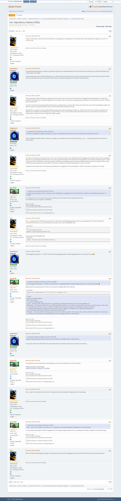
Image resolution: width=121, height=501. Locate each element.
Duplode (60, 18)
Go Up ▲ (111, 499)
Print (110, 31)
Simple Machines (19, 499)
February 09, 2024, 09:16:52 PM (33, 421)
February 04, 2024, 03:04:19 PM (33, 128)
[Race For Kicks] (10, 59)
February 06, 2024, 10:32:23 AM (33, 187)
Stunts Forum (14, 6)
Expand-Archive (61, 254)
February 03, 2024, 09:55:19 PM (33, 68)
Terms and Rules (104, 499)
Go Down (11, 31)
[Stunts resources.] (10, 205)
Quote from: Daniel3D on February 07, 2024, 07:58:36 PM (42, 337)
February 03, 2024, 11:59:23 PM (33, 95)
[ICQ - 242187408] (10, 57)
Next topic (108, 26)
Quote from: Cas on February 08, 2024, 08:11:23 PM (40, 425)
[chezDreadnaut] (10, 88)
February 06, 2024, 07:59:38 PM (33, 218)
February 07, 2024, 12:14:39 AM (33, 251)
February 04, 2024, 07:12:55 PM (33, 155)
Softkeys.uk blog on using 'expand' (35, 367)
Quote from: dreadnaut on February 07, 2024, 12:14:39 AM (42, 282)
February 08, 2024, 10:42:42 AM (33, 360)
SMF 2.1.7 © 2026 (11, 499)
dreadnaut (65, 18)
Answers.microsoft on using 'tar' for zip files (38, 368)
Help (99, 499)
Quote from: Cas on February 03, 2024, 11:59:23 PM (40, 131)
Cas (11, 36)
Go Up (10, 482)
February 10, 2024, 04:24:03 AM (33, 450)
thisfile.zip (68, 221)
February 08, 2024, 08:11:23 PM (33, 389)
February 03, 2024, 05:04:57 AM (33, 36)
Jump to (89, 489)
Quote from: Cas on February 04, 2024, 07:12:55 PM (40, 191)
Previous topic (100, 26)
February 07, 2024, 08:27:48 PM (33, 333)
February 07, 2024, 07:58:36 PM (33, 278)
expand (31, 254)
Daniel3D (13, 188)
